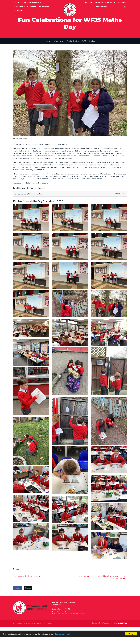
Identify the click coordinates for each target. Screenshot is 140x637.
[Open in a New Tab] (123, 193)
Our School (35, 3)
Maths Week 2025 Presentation (29, 194)
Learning (19, 6)
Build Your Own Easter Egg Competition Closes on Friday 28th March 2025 (99, 577)
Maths (18, 569)
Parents (45, 6)
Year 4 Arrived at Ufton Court (29, 576)
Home (47, 41)
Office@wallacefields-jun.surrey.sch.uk (71, 613)
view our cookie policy (62, 634)
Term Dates (120, 3)
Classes (32, 6)
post (29, 588)
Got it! (130, 633)
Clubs (89, 3)
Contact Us (20, 3)
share (17, 588)
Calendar (102, 6)
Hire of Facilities (104, 3)
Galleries (19, 10)
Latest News (58, 41)
